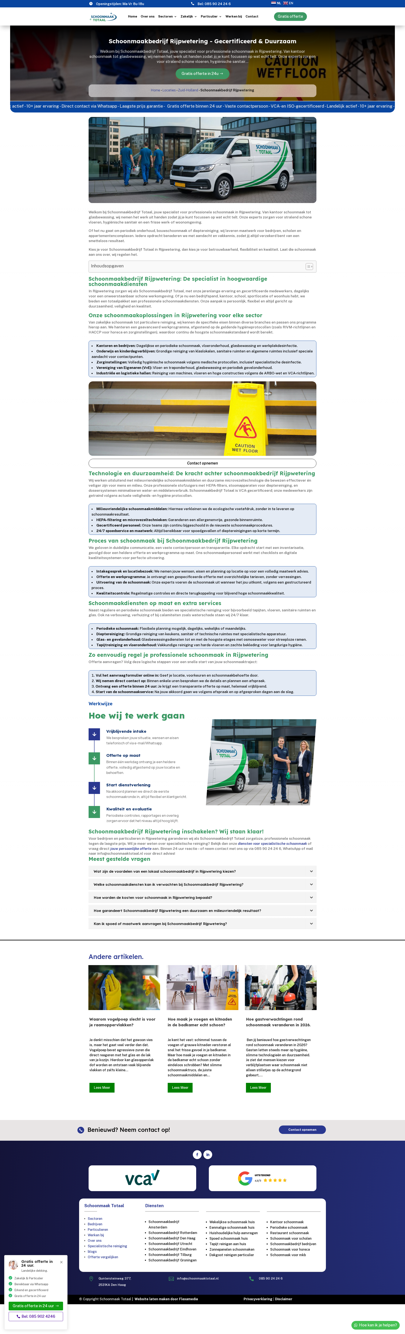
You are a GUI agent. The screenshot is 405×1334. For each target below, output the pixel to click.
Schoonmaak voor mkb (288, 1255)
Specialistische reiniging (107, 1246)
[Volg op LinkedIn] (207, 1154)
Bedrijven (95, 1224)
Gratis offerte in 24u (199, 73)
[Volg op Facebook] (197, 1154)
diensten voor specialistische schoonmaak (272, 843)
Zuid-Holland (188, 90)
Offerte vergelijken (103, 1257)
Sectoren (165, 16)
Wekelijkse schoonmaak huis (232, 1222)
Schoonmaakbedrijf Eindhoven (172, 1249)
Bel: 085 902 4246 (38, 1316)
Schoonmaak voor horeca (290, 1249)
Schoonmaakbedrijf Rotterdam (172, 1233)
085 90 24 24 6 (218, 4)
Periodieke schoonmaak (289, 1228)
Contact (252, 16)
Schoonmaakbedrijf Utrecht (170, 1244)
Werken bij (233, 16)
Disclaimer (283, 1299)
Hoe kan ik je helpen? (378, 1325)
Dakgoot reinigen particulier (231, 1255)
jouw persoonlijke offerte (130, 848)
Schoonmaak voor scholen (291, 1238)
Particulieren (98, 1230)
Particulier (209, 16)
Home (132, 16)
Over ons (148, 16)
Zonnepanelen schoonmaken (231, 1249)
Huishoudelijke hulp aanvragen (233, 1233)
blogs (92, 1252)
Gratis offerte (290, 16)
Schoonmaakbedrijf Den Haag (172, 1238)
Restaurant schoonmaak (289, 1233)
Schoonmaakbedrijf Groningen (172, 1260)
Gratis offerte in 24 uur (33, 1306)
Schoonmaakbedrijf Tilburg (170, 1255)
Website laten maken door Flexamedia (166, 1299)
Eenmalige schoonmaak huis (232, 1228)
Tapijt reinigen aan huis (227, 1244)
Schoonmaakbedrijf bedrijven (293, 1244)
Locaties (169, 90)
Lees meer (102, 1088)
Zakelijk (187, 16)
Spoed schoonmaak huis (228, 1238)
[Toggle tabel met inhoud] (307, 266)
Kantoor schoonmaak (287, 1222)
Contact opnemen (202, 463)
